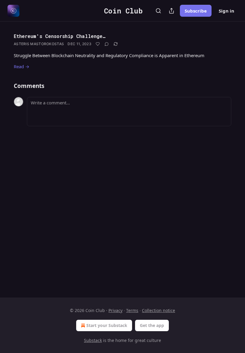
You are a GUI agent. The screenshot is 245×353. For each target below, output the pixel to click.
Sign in (226, 11)
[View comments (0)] (107, 44)
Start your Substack (106, 325)
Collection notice (158, 310)
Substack (93, 340)
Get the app (152, 325)
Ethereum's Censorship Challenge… (59, 36)
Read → (21, 66)
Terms (132, 310)
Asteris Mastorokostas (39, 44)
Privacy (115, 310)
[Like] (98, 44)
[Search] (158, 11)
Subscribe (196, 11)
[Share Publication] (171, 11)
